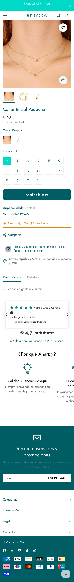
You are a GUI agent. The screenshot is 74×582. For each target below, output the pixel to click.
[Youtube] (19, 550)
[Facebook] (4, 550)
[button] (37, 314)
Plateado (17, 140)
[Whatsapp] (34, 550)
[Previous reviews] (6, 314)
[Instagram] (11, 550)
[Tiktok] (27, 550)
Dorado (7, 140)
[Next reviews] (67, 314)
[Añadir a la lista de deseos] (63, 27)
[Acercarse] (63, 80)
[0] (66, 15)
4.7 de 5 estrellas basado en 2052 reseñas (37, 341)
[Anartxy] (37, 15)
